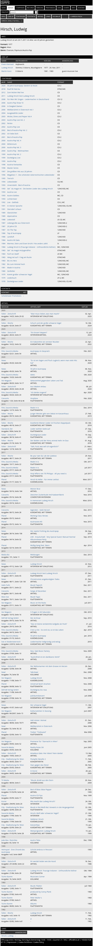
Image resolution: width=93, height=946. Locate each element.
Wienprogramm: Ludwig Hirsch (43, 831)
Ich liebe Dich (12, 134)
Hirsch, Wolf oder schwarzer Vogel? (44, 813)
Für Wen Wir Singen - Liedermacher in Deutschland (28, 99)
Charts (66, 8)
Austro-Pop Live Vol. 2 (16, 120)
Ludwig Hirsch (7, 68)
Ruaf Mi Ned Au (13, 89)
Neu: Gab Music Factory (40, 651)
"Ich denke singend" (38, 392)
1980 (3, 271)
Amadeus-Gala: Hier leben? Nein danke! (46, 753)
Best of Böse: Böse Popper (40, 789)
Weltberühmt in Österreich (41, 726)
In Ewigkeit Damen (14, 106)
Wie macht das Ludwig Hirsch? (42, 801)
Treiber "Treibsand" (38, 732)
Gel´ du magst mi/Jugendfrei (19, 250)
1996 (3, 175)
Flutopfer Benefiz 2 (38, 759)
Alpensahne (12, 216)
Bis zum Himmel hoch (16, 264)
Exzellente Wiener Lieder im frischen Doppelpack (50, 423)
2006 (3, 103)
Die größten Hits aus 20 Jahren (19, 171)
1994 (3, 182)
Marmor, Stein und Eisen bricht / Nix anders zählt (27, 243)
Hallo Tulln (5, 585)
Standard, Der (7, 429)
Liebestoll (11, 220)
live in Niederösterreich (11, 642)
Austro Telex (35, 840)
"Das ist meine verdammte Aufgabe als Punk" (48, 624)
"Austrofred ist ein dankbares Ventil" (45, 657)
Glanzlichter (12, 213)
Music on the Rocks (38, 603)
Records (30, 8)
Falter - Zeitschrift (8, 314)
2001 (3, 137)
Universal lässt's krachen (40, 684)
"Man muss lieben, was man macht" (45, 314)
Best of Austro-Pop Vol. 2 (17, 130)
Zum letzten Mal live (15, 92)
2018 (3, 89)
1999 (3, 154)
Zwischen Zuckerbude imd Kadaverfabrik (47, 495)
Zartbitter (11, 271)
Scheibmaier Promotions (11, 296)
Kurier (4, 801)
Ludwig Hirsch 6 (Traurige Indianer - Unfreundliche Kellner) (31, 247)
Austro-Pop (11, 161)
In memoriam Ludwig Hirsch (41, 500)
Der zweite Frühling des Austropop (44, 531)
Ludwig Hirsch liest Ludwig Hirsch (21, 96)
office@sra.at (74, 940)
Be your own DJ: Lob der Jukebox (43, 456)
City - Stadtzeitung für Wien (12, 759)
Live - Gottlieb (12, 202)
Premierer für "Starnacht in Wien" (44, 741)
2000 (3, 140)
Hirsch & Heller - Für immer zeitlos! (44, 479)
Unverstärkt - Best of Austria (18, 185)
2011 (3, 96)
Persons (39, 8)
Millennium (12, 144)
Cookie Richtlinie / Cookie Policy (31, 942)
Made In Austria (13, 268)
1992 (3, 202)
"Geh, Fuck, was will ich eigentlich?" (44, 446)
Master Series (12, 168)
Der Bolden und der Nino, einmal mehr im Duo (49, 441)
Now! (3, 672)
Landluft (10, 237)
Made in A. (34, 408)
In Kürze (33, 771)
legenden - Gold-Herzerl (40, 510)
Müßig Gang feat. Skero (39, 545)
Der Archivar (35, 618)
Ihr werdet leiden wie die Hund (43, 861)
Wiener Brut (35, 489)
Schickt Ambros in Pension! (41, 850)
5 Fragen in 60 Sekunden (40, 612)
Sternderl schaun (14, 209)
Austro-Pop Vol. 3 (14, 147)
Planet (4, 479)
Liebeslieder (12, 182)
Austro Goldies (13, 195)
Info (73, 8)
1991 (3, 206)
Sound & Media (7, 747)
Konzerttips (35, 825)
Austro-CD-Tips (36, 795)
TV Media (5, 780)
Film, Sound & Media (9, 351)
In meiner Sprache (14, 206)
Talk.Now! (34, 672)
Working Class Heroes (39, 516)
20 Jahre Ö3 (12, 226)
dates (32, 375)
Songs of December (38, 591)
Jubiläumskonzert (37, 696)
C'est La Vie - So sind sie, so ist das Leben (47, 630)
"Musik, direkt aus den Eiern (41, 780)
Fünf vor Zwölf (13, 254)
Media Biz (5, 555)
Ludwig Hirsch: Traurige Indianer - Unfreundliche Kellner (53, 871)
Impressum (11, 942)
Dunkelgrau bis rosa (38, 690)
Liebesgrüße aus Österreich (18, 223)
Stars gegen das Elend (39, 765)
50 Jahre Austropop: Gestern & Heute (22, 86)
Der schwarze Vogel (38, 705)
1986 (3, 233)
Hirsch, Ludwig (7, 936)
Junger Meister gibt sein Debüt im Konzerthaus (49, 414)
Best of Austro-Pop (14, 137)
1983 (3, 250)
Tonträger (20, 16)
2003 (3, 116)
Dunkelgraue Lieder (15, 281)
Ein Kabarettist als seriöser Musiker (44, 342)
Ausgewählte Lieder (15, 113)
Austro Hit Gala (13, 240)
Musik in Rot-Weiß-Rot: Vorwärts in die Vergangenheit (52, 807)
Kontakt (81, 8)
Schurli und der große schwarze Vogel (45, 323)
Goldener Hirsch (37, 819)
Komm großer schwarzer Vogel (19, 274)
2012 (3, 92)
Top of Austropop (14, 233)
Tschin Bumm (6, 877)
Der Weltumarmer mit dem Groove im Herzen (48, 666)
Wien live (5, 597)
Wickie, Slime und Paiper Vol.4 (19, 116)
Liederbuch (11, 278)
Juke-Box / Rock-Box (9, 840)
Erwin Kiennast (7, 64)
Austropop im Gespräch (40, 351)
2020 (3, 86)
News (3, 8)
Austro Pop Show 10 (15, 103)
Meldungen (35, 555)
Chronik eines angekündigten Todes (44, 579)
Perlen (9, 123)
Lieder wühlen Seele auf (40, 429)
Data (59, 8)
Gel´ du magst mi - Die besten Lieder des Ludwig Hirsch (30, 189)
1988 (3, 220)
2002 (3, 123)
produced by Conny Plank (40, 892)
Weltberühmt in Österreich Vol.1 (20, 110)
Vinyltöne (34, 398)
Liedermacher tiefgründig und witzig (45, 642)
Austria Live (12, 192)
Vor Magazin (6, 381)
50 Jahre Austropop (38, 369)
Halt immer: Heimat (38, 720)
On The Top (12, 230)
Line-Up (11, 16)
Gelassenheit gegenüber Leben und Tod (46, 381)
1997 (3, 171)
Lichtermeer (12, 199)
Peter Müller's (36, 898)
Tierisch (10, 178)
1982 (3, 264)
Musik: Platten (36, 886)
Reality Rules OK (37, 747)
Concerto (5, 398)
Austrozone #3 (36, 522)
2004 (3, 113)
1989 (3, 213)
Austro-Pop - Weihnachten (18, 151)
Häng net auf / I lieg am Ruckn (19, 257)
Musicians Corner (37, 877)
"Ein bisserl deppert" (38, 332)
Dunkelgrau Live (13, 158)
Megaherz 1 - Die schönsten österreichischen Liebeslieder (30, 175)
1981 (3, 268)
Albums (33, 904)
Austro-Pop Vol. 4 (14, 140)
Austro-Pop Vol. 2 (14, 154)
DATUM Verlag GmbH (10, 618)
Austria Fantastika (14, 165)
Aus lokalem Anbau (38, 386)
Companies (20, 8)
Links (48, 16)
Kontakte (31, 16)
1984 (3, 240)
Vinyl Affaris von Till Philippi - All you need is (48, 474)
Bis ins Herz (12, 261)
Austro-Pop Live (13, 127)
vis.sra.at (56, 16)
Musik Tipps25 (36, 585)
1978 (3, 281)
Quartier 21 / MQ (60, 940)
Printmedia (50, 8)
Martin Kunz (6, 71)
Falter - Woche (7, 323)
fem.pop (4, 12)
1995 (3, 178)
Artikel (40, 16)
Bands (10, 8)
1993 (3, 185)
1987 (3, 223)
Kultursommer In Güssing (40, 711)
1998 (3, 165)
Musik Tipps (35, 597)
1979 (3, 274)
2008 (3, 99)
